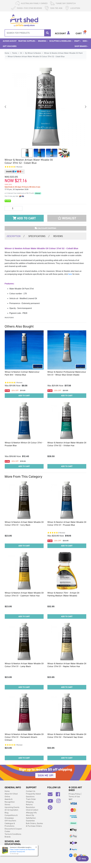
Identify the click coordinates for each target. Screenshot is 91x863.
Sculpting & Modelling (60, 41)
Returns (29, 804)
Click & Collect (32, 810)
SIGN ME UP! (45, 775)
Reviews (58, 236)
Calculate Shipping (46, 228)
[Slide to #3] (64, 153)
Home (7, 791)
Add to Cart (26, 218)
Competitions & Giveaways (11, 816)
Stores (7, 804)
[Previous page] (5, 106)
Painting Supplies (26, 41)
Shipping (29, 802)
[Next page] (85, 106)
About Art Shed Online (11, 795)
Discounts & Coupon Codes (13, 830)
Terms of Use (74, 796)
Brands (8, 837)
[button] (31, 166)
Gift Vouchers (9, 46)
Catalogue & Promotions (10, 824)
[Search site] (47, 33)
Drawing (42, 41)
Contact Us (30, 791)
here (70, 274)
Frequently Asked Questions (33, 795)
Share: (9, 171)
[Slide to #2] (51, 153)
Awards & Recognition (10, 800)
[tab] (15, 235)
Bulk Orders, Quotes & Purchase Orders (34, 824)
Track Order (31, 799)
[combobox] (28, 32)
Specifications (39, 236)
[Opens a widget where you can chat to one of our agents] (82, 859)
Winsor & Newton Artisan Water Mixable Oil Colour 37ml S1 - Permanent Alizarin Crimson (24, 737)
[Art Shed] (24, 20)
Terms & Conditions (13, 834)
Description (16, 236)
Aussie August (10, 41)
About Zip (30, 815)
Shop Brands (81, 46)
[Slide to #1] (27, 153)
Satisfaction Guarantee (31, 819)
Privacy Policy (75, 794)
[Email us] (51, 795)
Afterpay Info (31, 812)
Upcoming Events (12, 807)
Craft (77, 41)
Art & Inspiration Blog (11, 811)
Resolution (30, 807)
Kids (85, 41)
